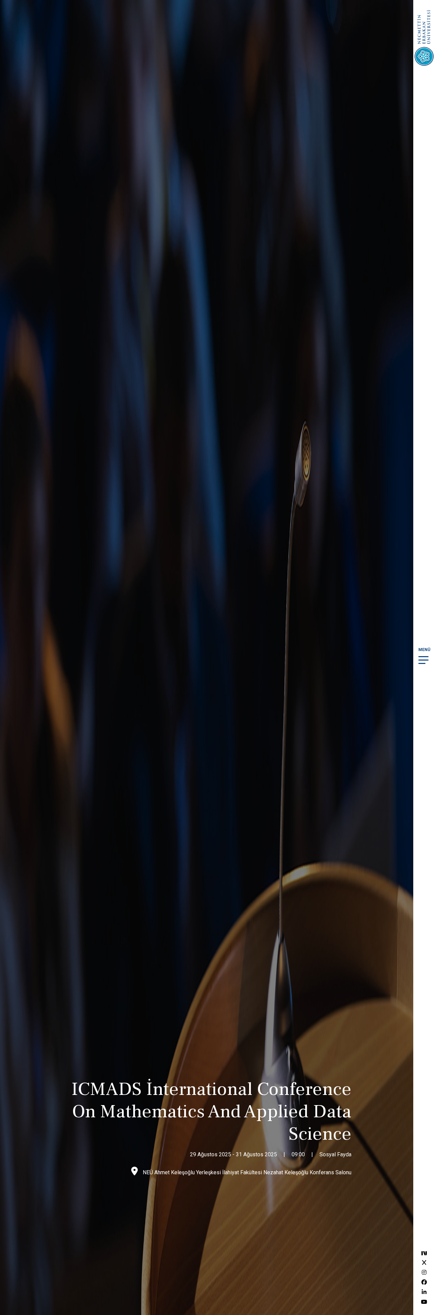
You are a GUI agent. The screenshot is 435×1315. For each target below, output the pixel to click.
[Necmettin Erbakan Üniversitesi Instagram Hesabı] (424, 1272)
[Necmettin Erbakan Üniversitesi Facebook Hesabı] (424, 1282)
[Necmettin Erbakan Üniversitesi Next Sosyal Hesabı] (424, 1253)
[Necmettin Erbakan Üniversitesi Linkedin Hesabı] (424, 1292)
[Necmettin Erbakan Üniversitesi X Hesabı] (424, 1262)
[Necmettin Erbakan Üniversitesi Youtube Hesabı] (424, 1302)
